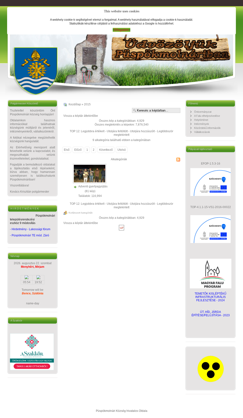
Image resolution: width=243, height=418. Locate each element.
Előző (78, 149)
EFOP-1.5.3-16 (210, 163)
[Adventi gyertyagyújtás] (90, 182)
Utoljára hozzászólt (142, 131)
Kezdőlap (75, 104)
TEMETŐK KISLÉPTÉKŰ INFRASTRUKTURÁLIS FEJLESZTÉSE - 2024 (210, 297)
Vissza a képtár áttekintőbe (80, 115)
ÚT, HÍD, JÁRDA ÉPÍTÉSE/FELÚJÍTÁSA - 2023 (211, 313)
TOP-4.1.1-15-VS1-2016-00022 (210, 207)
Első (67, 149)
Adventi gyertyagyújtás (92, 186)
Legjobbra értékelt (92, 131)
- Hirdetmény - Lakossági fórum (30, 229)
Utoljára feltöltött (117, 131)
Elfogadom (121, 30)
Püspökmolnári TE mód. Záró (30, 235)
